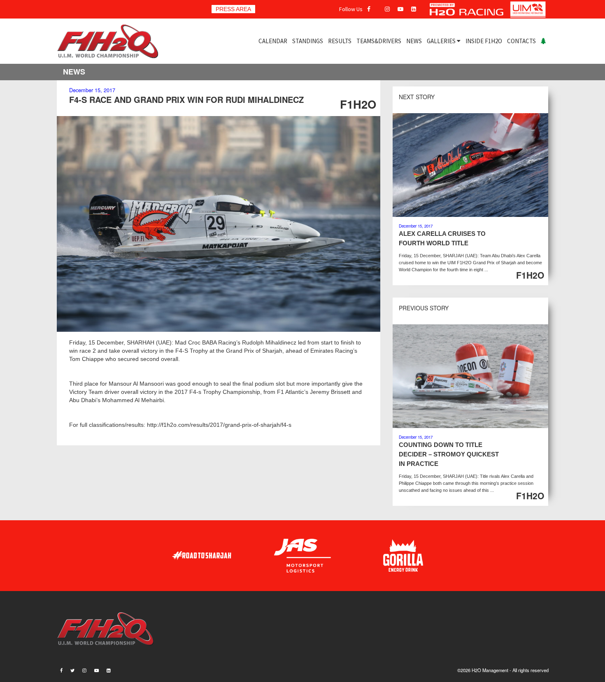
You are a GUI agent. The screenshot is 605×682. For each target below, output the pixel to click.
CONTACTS (521, 41)
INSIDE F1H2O (483, 41)
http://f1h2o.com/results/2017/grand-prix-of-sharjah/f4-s (219, 424)
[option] (219, 224)
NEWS (414, 41)
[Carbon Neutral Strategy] (543, 41)
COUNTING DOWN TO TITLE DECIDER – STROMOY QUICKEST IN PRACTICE (449, 454)
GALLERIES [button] (442, 41)
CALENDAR (272, 41)
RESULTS (339, 41)
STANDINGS (307, 41)
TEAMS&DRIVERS (378, 41)
